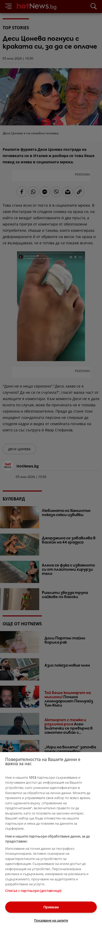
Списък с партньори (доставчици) (33, 890)
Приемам (51, 907)
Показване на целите (51, 920)
